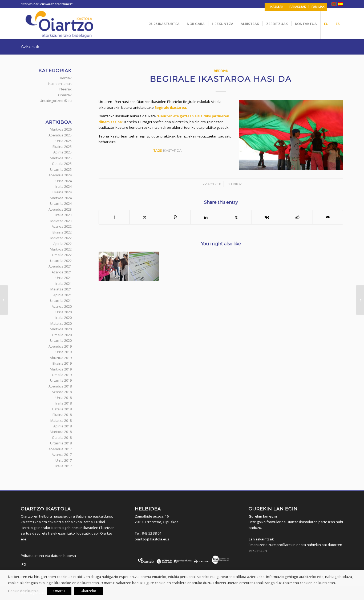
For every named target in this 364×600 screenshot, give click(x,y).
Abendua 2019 (60, 346)
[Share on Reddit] (297, 217)
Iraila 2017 (63, 466)
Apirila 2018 (62, 426)
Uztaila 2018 (62, 409)
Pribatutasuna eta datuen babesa (48, 555)
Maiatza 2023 (61, 220)
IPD (23, 564)
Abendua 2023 (60, 209)
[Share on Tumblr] (236, 217)
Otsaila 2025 (62, 163)
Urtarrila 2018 (61, 443)
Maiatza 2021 (61, 289)
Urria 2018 (63, 397)
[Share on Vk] (267, 217)
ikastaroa (172, 150)
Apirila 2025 (62, 152)
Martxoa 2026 (61, 129)
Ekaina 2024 (62, 192)
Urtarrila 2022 (61, 260)
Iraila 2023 (63, 214)
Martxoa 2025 (61, 158)
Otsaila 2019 (62, 374)
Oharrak (65, 95)
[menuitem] (276, 6)
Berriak (221, 71)
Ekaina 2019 (62, 363)
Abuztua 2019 (61, 357)
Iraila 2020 (63, 317)
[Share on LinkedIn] (206, 217)
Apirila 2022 (62, 243)
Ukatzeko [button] (88, 590)
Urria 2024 (63, 180)
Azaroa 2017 (62, 454)
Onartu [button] (59, 590)
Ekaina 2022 (62, 232)
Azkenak (30, 46)
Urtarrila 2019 (61, 380)
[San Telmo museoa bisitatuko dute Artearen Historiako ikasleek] (360, 300)
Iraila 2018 (63, 403)
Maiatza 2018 (61, 420)
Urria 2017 (63, 460)
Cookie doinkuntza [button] (23, 590)
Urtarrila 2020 (61, 340)
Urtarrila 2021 (61, 300)
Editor (236, 184)
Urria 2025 (63, 140)
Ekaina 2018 (62, 414)
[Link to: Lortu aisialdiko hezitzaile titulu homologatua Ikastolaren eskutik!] (113, 266)
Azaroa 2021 (62, 272)
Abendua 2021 (60, 266)
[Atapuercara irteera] (4, 300)
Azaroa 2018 (62, 391)
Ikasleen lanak (60, 83)
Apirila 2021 (62, 295)
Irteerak (65, 89)
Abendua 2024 (60, 175)
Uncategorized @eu (56, 100)
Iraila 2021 (63, 283)
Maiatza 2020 (61, 323)
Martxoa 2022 (61, 249)
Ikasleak (276, 7)
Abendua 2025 (60, 135)
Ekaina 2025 (62, 146)
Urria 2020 (63, 312)
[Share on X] (145, 217)
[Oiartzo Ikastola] (60, 23)
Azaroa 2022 (62, 226)
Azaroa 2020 (62, 306)
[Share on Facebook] (114, 217)
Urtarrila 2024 (61, 203)
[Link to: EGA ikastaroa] (144, 266)
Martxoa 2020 (61, 329)
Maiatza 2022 (61, 237)
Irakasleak (297, 7)
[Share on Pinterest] (175, 217)
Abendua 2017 (60, 449)
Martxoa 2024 (61, 197)
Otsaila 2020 (62, 334)
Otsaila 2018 (62, 437)
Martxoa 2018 (61, 431)
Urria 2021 (63, 277)
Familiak (318, 7)
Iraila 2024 (63, 186)
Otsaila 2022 (62, 254)
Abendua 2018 (60, 386)
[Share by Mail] (328, 217)
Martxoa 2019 (61, 369)
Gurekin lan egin (263, 516)
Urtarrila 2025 (61, 169)
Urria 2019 (63, 351)
